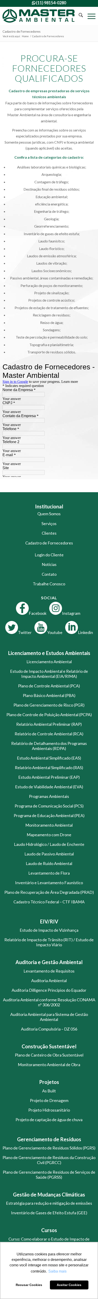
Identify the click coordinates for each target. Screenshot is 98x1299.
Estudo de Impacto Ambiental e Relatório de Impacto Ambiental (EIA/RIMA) (49, 674)
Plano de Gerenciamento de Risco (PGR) (49, 704)
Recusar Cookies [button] (29, 1285)
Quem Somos (49, 513)
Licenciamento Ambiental (49, 661)
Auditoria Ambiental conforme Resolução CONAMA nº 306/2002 (49, 1002)
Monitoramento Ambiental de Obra (49, 1064)
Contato (49, 574)
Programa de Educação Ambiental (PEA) (49, 815)
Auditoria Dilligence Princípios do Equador (49, 990)
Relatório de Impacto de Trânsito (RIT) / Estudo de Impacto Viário (49, 942)
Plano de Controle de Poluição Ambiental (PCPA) (49, 714)
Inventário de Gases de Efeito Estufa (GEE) (49, 1212)
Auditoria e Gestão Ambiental (49, 962)
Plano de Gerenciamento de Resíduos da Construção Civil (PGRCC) (49, 1160)
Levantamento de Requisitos (49, 970)
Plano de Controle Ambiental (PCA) (49, 685)
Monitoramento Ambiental (49, 825)
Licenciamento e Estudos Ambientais (49, 653)
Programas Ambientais (49, 796)
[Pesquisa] (78, 16)
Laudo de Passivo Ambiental (49, 853)
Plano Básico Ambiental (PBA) (49, 695)
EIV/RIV (49, 921)
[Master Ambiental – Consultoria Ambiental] (40, 16)
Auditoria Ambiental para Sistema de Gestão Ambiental (49, 1017)
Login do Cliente (49, 554)
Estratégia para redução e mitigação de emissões (49, 1203)
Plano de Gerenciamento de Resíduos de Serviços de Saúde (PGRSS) (49, 1175)
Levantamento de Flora (49, 873)
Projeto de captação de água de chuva (49, 1119)
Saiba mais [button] (57, 1271)
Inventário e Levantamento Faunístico (49, 882)
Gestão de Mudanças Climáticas (49, 1194)
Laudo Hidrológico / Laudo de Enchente (49, 844)
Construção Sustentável (49, 1046)
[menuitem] (78, 16)
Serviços (49, 523)
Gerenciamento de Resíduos (49, 1139)
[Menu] (89, 16)
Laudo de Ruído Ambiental (49, 863)
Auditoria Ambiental (49, 980)
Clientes (49, 533)
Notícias (49, 564)
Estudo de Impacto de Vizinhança (49, 930)
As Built (49, 1090)
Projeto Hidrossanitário (49, 1109)
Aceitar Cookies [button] (69, 1285)
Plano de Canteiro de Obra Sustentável (49, 1054)
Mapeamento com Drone (49, 834)
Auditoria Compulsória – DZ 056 (49, 1028)
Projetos (49, 1082)
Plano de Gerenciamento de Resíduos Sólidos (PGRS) (49, 1147)
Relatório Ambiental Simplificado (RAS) (49, 767)
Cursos (49, 1230)
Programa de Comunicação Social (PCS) (49, 805)
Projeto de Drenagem (49, 1100)
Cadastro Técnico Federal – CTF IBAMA (49, 901)
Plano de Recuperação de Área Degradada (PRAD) (49, 892)
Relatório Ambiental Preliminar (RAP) (49, 724)
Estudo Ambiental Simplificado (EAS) (49, 757)
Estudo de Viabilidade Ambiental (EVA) (49, 786)
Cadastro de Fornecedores (22, 31)
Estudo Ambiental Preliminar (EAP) (49, 777)
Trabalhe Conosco (49, 583)
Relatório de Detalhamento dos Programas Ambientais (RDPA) (49, 746)
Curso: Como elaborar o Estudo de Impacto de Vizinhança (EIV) (49, 1241)
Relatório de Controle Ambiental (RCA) (49, 733)
